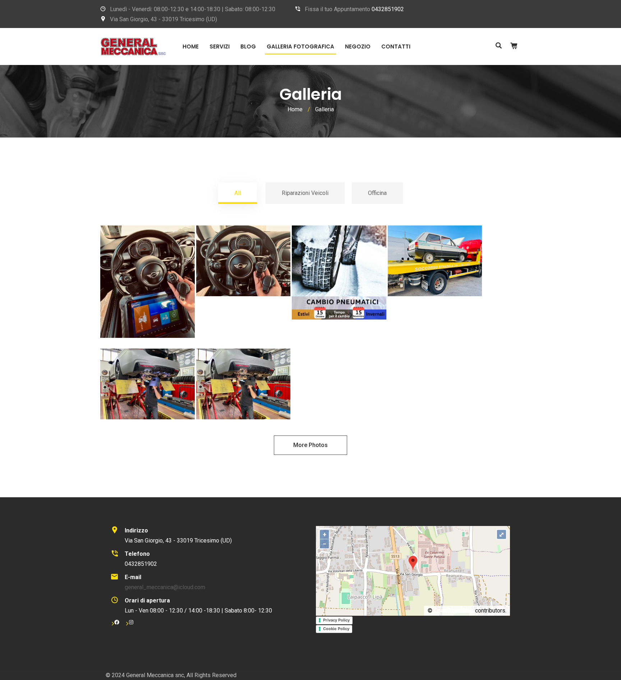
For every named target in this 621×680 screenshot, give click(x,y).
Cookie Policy (336, 628)
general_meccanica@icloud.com (165, 587)
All (237, 193)
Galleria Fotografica (300, 46)
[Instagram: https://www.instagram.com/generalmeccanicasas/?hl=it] (131, 622)
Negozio (358, 46)
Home (191, 46)
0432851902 (388, 9)
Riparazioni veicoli (305, 193)
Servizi (220, 46)
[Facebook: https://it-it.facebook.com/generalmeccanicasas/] (116, 622)
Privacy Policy (336, 620)
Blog (248, 46)
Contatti (395, 46)
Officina (377, 193)
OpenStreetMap (454, 610)
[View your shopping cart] (513, 45)
